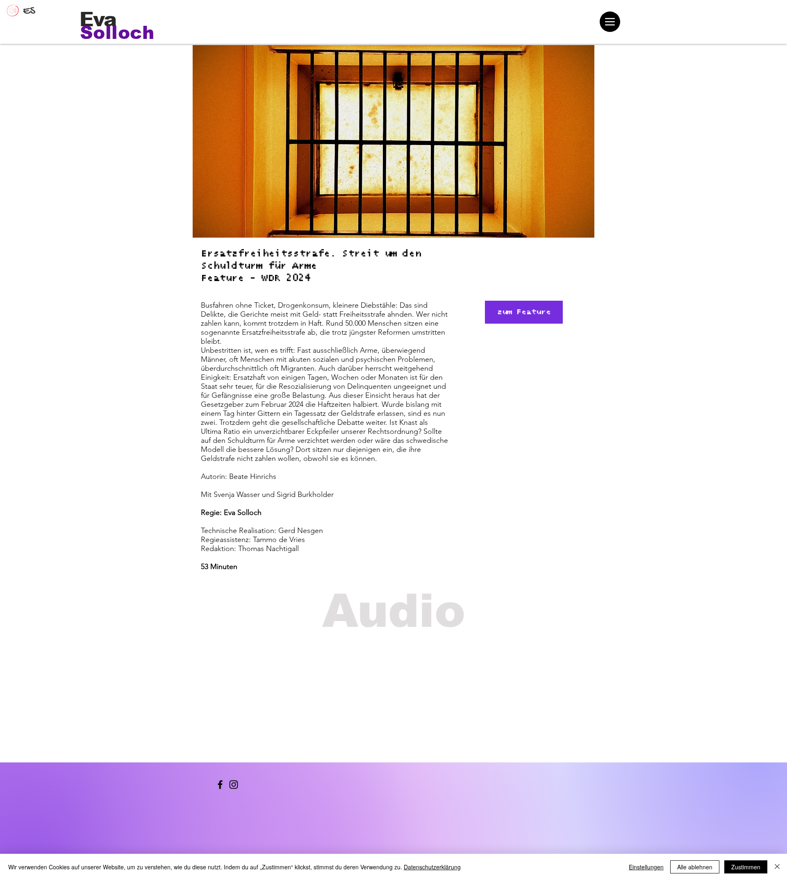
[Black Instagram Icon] (233, 784)
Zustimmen (745, 867)
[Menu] (610, 21)
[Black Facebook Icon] (220, 784)
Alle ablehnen (694, 867)
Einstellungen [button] (646, 867)
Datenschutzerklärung (432, 867)
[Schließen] (777, 866)
